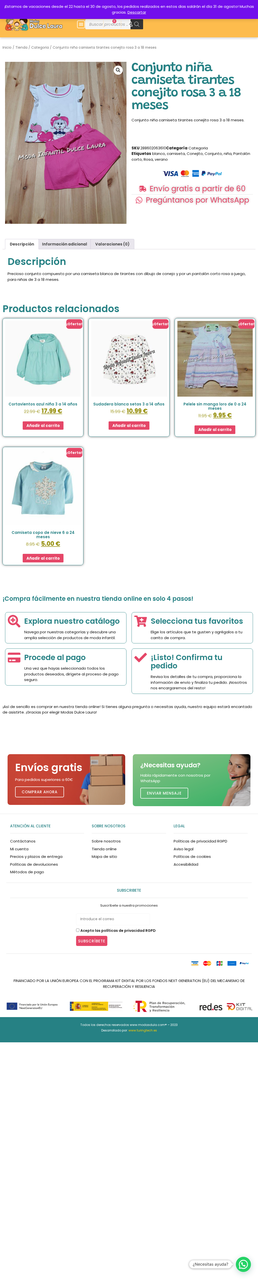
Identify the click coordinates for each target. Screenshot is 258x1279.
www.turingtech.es (142, 1030)
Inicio (7, 47)
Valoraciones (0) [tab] (112, 244)
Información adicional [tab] (64, 244)
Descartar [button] (136, 12)
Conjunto (213, 153)
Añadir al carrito (43, 425)
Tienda (21, 47)
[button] (81, 24)
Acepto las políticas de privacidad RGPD (118, 930)
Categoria (40, 47)
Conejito (195, 153)
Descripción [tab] (22, 244)
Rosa (148, 159)
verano (161, 159)
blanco (158, 153)
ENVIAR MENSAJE (164, 793)
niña (228, 153)
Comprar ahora (39, 792)
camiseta (176, 153)
